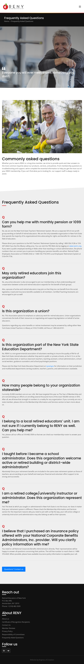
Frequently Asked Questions (22, 21)
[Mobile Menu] (80, 6)
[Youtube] (8, 651)
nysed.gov (50, 366)
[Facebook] (4, 651)
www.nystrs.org (75, 246)
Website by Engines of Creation (42, 660)
